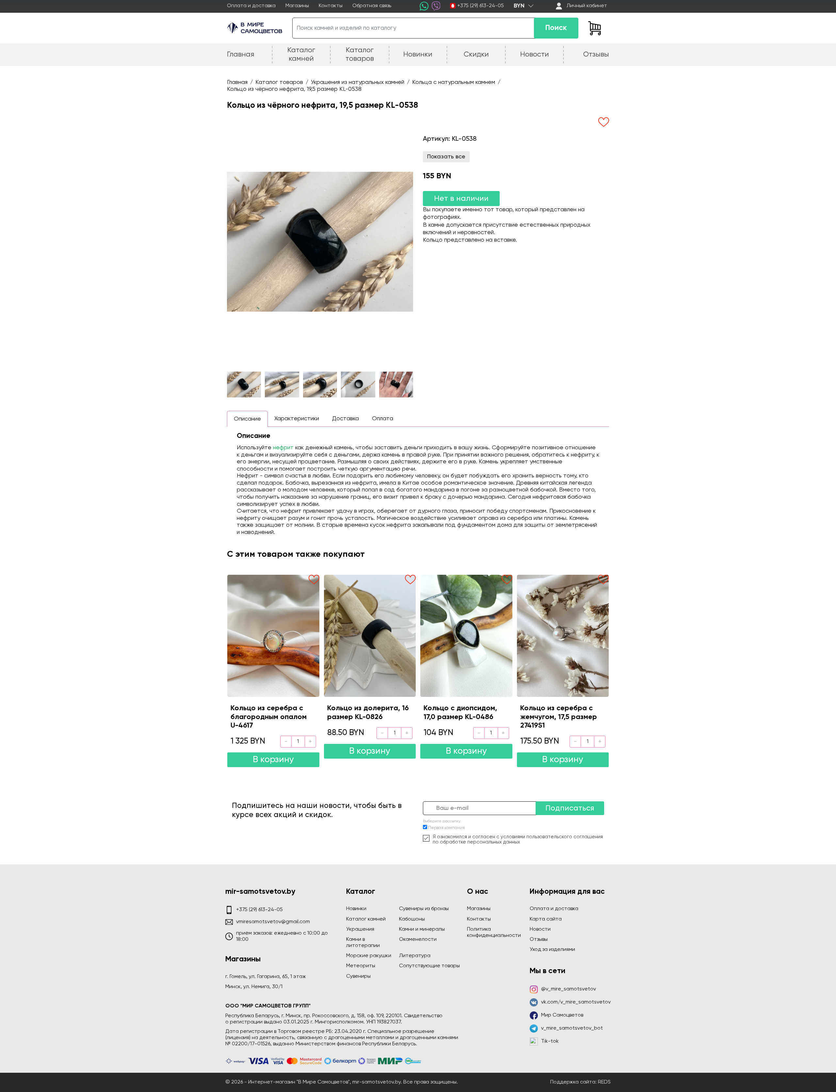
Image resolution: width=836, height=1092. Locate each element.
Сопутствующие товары (429, 966)
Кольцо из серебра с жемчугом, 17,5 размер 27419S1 (558, 717)
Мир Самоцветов (562, 1015)
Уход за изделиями (552, 949)
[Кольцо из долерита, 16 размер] (370, 636)
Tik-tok (550, 1041)
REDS (604, 1082)
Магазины (297, 5)
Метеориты (360, 966)
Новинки (356, 908)
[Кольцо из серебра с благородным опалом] (273, 636)
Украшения (360, 929)
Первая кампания (446, 828)
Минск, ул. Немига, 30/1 (253, 986)
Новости (540, 929)
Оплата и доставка (251, 5)
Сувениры (358, 976)
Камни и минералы (422, 929)
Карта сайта (546, 919)
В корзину (273, 759)
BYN (519, 6)
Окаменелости (418, 939)
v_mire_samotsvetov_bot (572, 1028)
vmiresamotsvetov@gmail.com (273, 921)
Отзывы (539, 939)
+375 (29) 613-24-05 (480, 5)
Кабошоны (412, 919)
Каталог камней (366, 919)
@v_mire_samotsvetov (568, 989)
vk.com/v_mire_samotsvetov (576, 1002)
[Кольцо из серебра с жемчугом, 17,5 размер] (563, 636)
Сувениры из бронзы (424, 908)
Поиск (556, 28)
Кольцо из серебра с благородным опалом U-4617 (269, 717)
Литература (414, 955)
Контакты (331, 5)
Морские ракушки (368, 955)
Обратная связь (371, 5)
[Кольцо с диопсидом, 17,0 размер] (466, 636)
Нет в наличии (461, 198)
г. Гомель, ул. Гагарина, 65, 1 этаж (265, 976)
